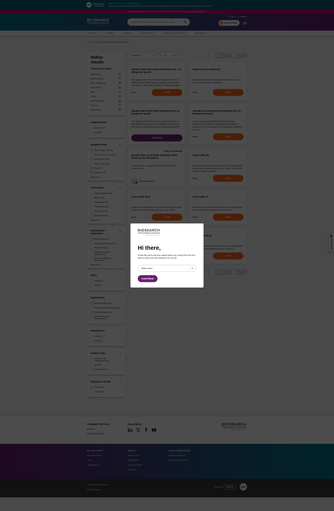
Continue (147, 278)
